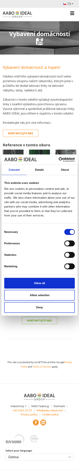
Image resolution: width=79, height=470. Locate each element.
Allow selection (39, 295)
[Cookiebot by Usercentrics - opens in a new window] (59, 159)
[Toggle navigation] (72, 13)
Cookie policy (50, 414)
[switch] (69, 243)
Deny (39, 307)
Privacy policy (29, 414)
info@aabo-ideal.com (50, 410)
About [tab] (65, 169)
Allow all (39, 283)
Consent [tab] (14, 169)
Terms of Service (42, 366)
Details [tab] (39, 169)
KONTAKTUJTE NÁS (20, 133)
